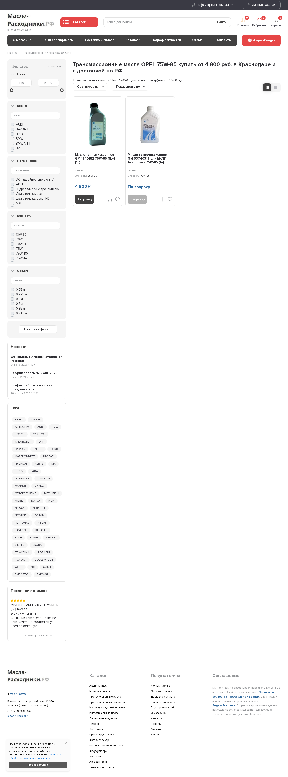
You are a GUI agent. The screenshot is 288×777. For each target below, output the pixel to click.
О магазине (22, 40)
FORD (54, 449)
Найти (222, 22)
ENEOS (38, 449)
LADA (34, 471)
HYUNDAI (21, 464)
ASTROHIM (22, 427)
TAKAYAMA (22, 552)
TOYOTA (20, 559)
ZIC (33, 567)
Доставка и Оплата (163, 696)
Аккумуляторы (98, 751)
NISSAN (20, 508)
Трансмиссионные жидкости (107, 702)
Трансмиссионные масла (39, 53)
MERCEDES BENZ (25, 493)
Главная (12, 53)
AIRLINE (35, 419)
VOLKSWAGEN (44, 559)
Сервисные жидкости (103, 718)
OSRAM (39, 515)
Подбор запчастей (166, 40)
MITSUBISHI (51, 493)
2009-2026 (18, 694)
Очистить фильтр (38, 329)
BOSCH (19, 434)
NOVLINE (20, 515)
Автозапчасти (98, 762)
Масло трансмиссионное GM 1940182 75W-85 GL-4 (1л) (95, 158)
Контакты (223, 40)
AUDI (40, 427)
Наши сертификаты (58, 40)
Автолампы (96, 756)
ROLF (18, 537)
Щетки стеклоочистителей (106, 745)
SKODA (37, 545)
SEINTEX (51, 537)
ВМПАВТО (21, 574)
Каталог (79, 22)
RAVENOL (21, 530)
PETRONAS (22, 523)
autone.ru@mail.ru (18, 716)
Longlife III (44, 478)
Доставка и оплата (99, 40)
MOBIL (19, 500)
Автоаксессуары (100, 740)
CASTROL (39, 434)
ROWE (34, 537)
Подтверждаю (38, 764)
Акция (47, 567)
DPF (41, 441)
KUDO (19, 471)
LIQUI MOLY (22, 478)
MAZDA (39, 486)
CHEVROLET (23, 441)
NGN (51, 500)
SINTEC (19, 545)
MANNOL (20, 486)
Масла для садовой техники (107, 707)
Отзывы (198, 40)
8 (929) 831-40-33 (213, 5)
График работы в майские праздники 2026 (31, 387)
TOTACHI (44, 552)
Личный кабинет (263, 5)
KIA (53, 464)
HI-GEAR (48, 456)
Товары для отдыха (101, 767)
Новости (156, 724)
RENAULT (41, 530)
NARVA (35, 500)
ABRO (19, 419)
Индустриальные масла (104, 713)
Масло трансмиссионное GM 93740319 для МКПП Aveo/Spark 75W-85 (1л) (147, 158)
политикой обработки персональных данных (35, 756)
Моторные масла (100, 691)
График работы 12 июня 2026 (34, 373)
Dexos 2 (20, 449)
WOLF (18, 567)
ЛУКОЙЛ (42, 574)
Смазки (94, 724)
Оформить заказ (161, 691)
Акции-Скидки (98, 685)
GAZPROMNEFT (25, 456)
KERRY (39, 464)
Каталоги (133, 40)
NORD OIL (39, 508)
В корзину (84, 199)
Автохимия (96, 729)
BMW (55, 427)
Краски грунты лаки (101, 734)
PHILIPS (42, 523)
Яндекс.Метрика (223, 705)
